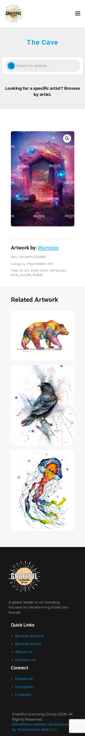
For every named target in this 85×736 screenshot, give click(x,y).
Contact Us (25, 660)
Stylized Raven (24, 434)
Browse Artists (28, 644)
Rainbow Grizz (24, 349)
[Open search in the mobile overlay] (42, 65)
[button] (67, 138)
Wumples (48, 248)
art (26, 270)
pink (14, 275)
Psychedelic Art (40, 264)
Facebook (24, 679)
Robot (38, 275)
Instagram (24, 687)
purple (25, 275)
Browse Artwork (29, 636)
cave (44, 270)
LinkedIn (23, 694)
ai (21, 270)
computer (57, 270)
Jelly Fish (20, 519)
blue (34, 270)
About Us (23, 652)
